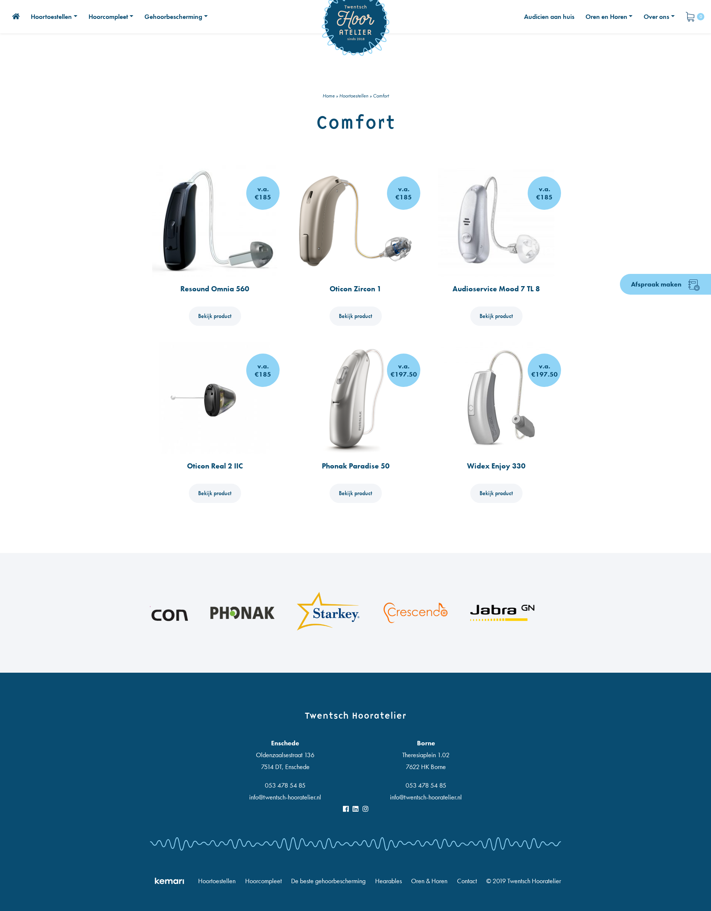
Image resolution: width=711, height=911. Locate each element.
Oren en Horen (606, 16)
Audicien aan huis (549, 16)
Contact (467, 881)
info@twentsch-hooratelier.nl (285, 797)
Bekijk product (214, 316)
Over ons (656, 16)
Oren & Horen (429, 881)
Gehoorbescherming (173, 16)
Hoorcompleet (108, 16)
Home (329, 95)
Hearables (388, 881)
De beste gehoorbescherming (328, 881)
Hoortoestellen (51, 16)
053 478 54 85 (285, 785)
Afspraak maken (657, 284)
